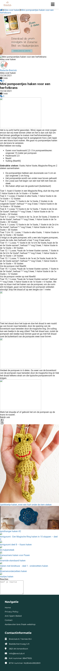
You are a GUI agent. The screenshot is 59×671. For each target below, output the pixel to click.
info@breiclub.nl (17, 653)
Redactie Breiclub (8, 70)
